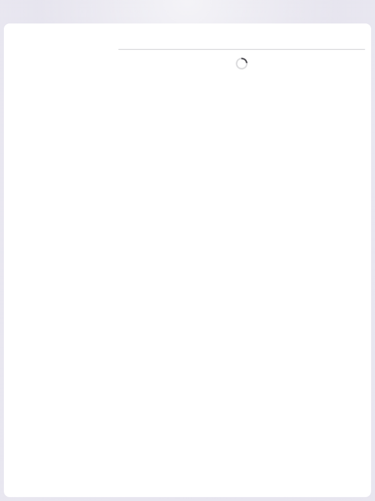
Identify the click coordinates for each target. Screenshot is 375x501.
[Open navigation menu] (28, 12)
